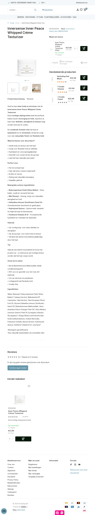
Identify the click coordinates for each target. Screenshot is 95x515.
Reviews (30, 99)
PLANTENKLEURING (51, 17)
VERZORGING (30, 17)
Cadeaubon (12, 492)
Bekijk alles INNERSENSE (58, 31)
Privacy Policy (13, 480)
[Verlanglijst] (81, 9)
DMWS (23, 507)
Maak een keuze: (56, 37)
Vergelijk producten (36, 477)
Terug (12, 23)
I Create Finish (61, 98)
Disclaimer (11, 477)
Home (17, 23)
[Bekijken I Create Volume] (52, 89)
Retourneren (12, 486)
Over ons (11, 464)
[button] (25, 80)
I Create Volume (60, 88)
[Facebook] (71, 464)
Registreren (32, 464)
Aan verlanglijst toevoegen (66, 63)
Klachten (11, 495)
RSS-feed (21, 510)
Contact (10, 467)
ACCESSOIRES (65, 17)
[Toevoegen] (83, 77)
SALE (74, 17)
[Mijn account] (78, 10)
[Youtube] (79, 464)
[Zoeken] (35, 10)
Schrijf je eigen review (17, 368)
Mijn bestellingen (34, 467)
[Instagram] (75, 464)
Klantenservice (81, 3)
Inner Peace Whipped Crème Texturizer (17, 412)
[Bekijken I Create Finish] (52, 99)
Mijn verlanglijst (34, 474)
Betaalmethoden (14, 483)
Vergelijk (55, 63)
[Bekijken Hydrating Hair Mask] (52, 79)
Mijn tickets (32, 470)
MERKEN (20, 17)
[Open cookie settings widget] (4, 511)
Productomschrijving (16, 99)
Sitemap (11, 489)
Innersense (70, 29)
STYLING (39, 17)
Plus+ (15, 510)
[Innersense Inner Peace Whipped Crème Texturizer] (19, 395)
